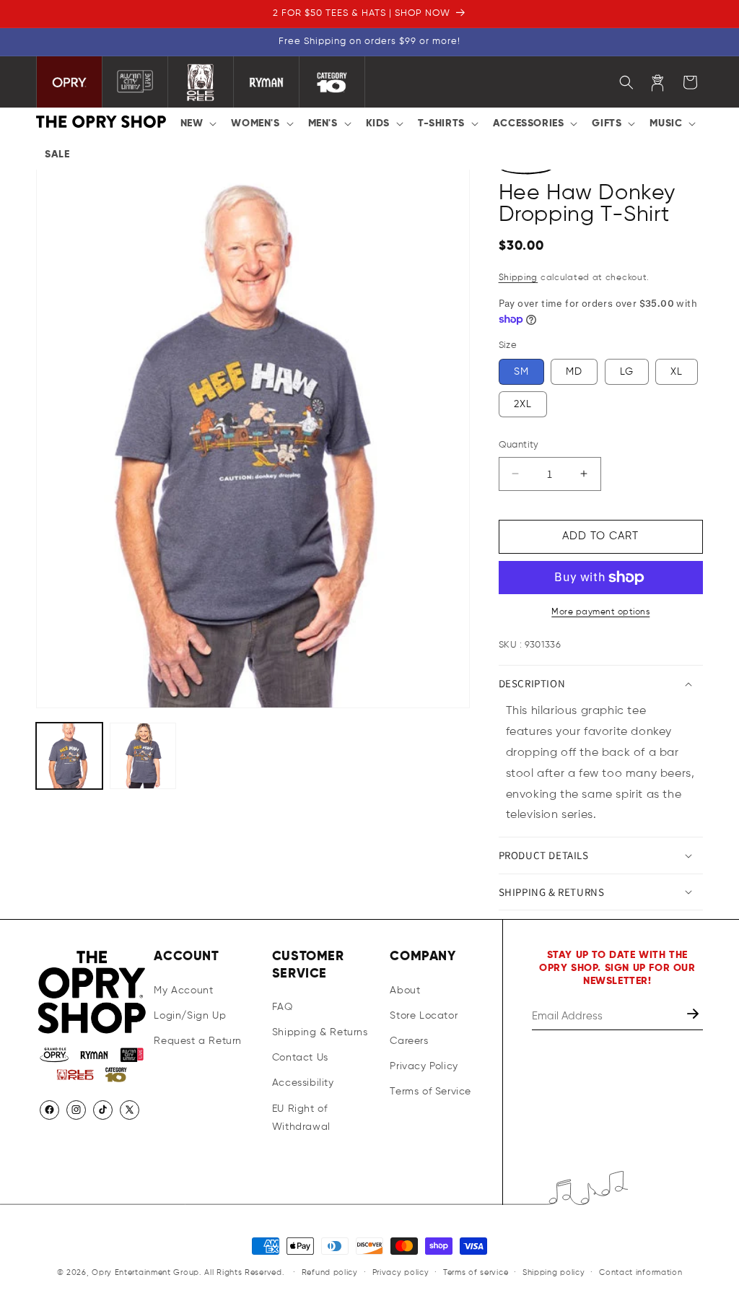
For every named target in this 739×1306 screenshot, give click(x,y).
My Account (183, 990)
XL (676, 372)
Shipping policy (553, 1272)
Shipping (518, 278)
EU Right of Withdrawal (301, 1118)
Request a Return (198, 1041)
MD (574, 372)
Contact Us (300, 1058)
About (405, 990)
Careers (409, 1041)
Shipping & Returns (320, 1032)
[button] (197, 123)
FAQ (282, 1007)
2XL (523, 404)
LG (627, 372)
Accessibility (303, 1083)
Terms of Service (430, 1092)
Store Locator (424, 1016)
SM (521, 372)
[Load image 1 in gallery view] (69, 756)
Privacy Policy (424, 1066)
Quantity (519, 445)
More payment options (600, 612)
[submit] (694, 1016)
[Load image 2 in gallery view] (143, 756)
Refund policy (330, 1272)
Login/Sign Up (190, 1016)
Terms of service (475, 1272)
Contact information (640, 1272)
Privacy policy (400, 1272)
